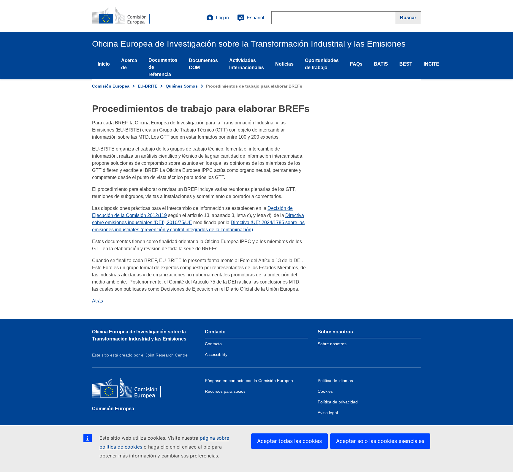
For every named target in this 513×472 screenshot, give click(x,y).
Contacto (213, 343)
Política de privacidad (338, 402)
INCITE (431, 63)
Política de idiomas (335, 380)
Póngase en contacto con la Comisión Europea (249, 380)
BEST (405, 63)
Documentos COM (203, 64)
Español (251, 17)
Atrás (97, 300)
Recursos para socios (225, 391)
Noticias (284, 63)
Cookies (325, 391)
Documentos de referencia (163, 67)
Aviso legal (328, 412)
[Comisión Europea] (135, 389)
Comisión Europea (110, 86)
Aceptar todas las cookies (289, 441)
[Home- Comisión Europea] (128, 16)
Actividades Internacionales (246, 64)
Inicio (104, 63)
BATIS (381, 63)
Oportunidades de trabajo (322, 64)
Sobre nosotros (332, 343)
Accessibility (216, 354)
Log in (222, 17)
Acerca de (129, 64)
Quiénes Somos (182, 86)
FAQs (356, 63)
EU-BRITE (147, 86)
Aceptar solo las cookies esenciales (380, 441)
